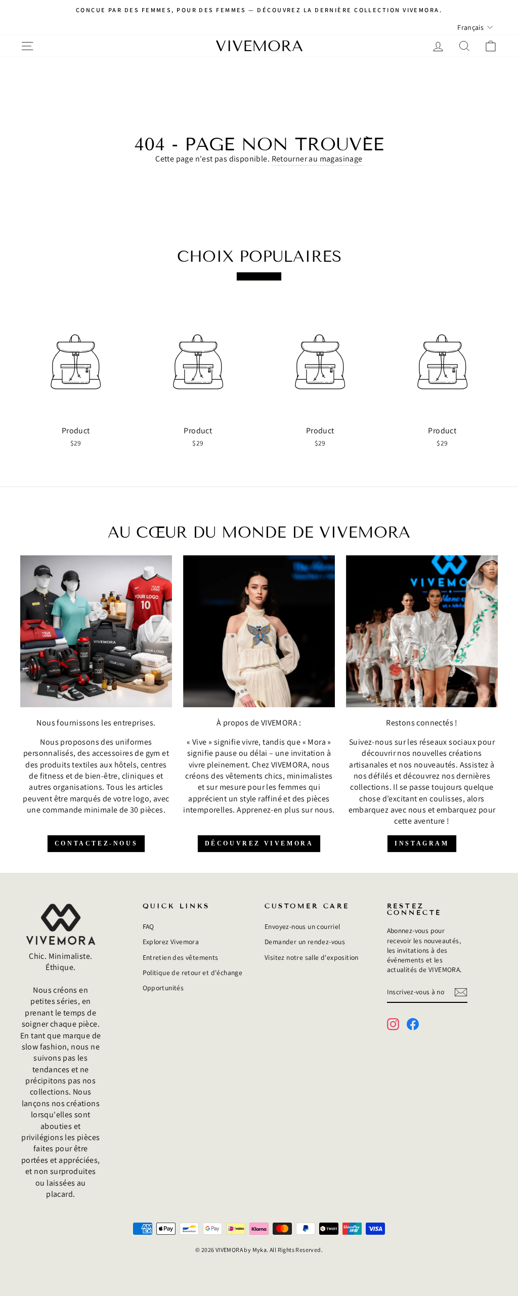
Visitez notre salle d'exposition (312, 957)
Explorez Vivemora (171, 941)
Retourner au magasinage (317, 158)
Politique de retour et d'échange (193, 972)
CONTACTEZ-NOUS (96, 843)
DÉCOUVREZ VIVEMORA (259, 843)
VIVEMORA (259, 46)
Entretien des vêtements (181, 957)
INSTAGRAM (422, 843)
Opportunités (163, 987)
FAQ (148, 926)
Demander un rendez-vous (305, 941)
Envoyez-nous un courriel (302, 926)
